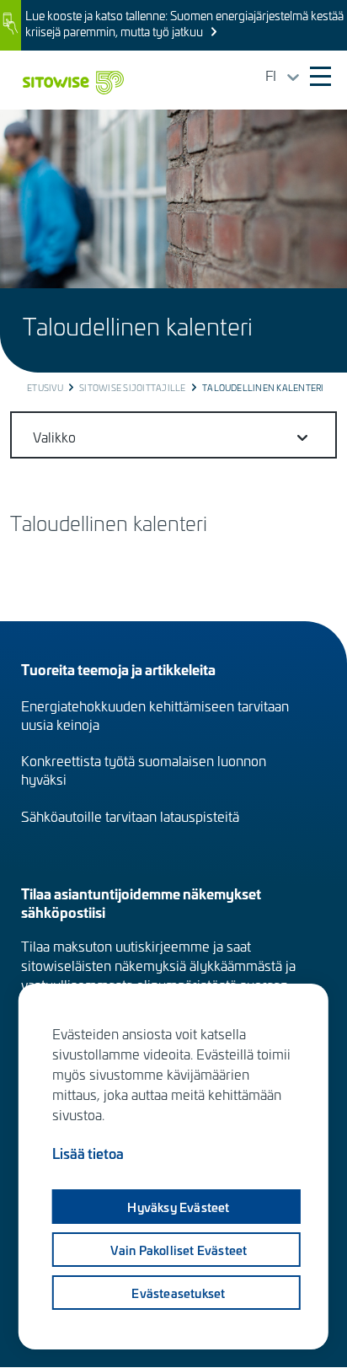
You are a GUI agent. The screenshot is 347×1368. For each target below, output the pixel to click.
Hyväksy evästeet (178, 1207)
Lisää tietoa (88, 1153)
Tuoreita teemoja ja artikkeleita (118, 669)
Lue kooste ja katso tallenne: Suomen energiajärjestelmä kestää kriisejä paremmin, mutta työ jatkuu (184, 24)
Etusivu (45, 388)
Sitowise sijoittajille (132, 388)
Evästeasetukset (178, 1293)
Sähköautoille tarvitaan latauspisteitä (130, 816)
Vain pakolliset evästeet (179, 1250)
